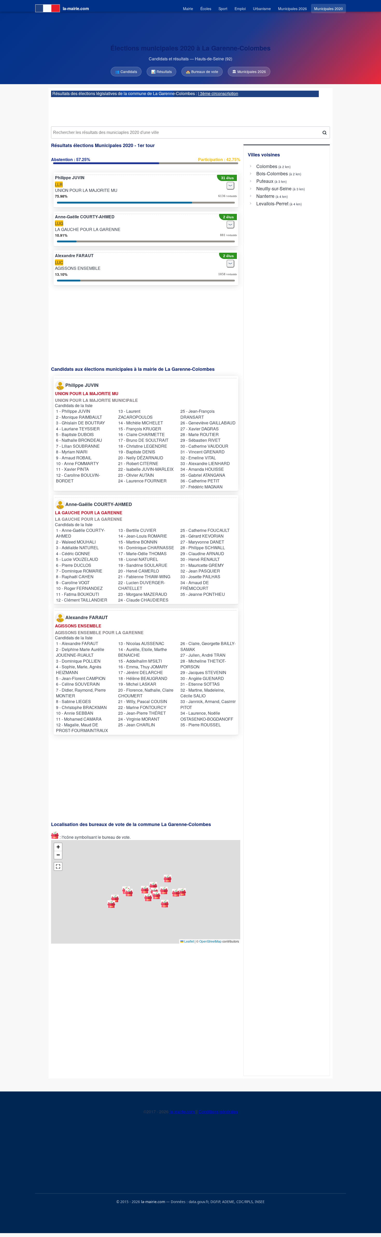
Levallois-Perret (272, 203)
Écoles (205, 8)
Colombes (266, 166)
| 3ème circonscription (218, 93)
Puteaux (264, 181)
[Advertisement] (190, 110)
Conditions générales (218, 1112)
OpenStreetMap (210, 941)
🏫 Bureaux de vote (202, 71)
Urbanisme (262, 8)
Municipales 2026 (292, 8)
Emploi (240, 8)
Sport (222, 8)
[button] (148, 897)
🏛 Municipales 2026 (249, 71)
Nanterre (265, 196)
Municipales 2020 (328, 8)
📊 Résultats (161, 71)
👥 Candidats (126, 71)
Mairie (188, 8)
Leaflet (189, 941)
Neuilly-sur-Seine (274, 188)
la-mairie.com (182, 1112)
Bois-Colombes (272, 173)
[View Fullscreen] (58, 866)
